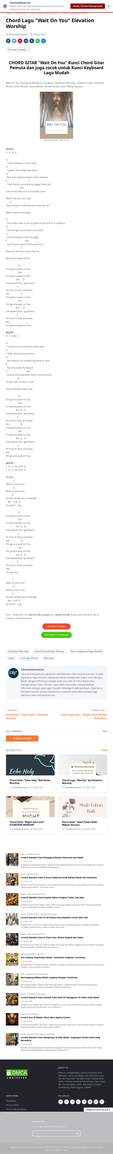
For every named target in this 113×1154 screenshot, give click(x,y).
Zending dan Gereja (48, 914)
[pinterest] (72, 1101)
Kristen (24, 1014)
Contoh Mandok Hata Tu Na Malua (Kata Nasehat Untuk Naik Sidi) (54, 917)
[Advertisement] (56, 1132)
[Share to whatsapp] (37, 41)
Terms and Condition (16, 1109)
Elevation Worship (18, 651)
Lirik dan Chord (29, 658)
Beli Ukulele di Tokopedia (56, 635)
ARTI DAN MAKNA (28, 954)
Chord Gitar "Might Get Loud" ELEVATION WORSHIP (27, 823)
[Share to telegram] (43, 41)
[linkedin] (66, 1101)
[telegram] (60, 1101)
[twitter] (90, 1101)
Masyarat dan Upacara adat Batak (41, 1034)
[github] (101, 1101)
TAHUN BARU (33, 1014)
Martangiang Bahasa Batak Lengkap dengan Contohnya (49, 977)
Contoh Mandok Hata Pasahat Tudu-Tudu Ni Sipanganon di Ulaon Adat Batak (60, 997)
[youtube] (78, 1101)
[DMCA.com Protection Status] (17, 1074)
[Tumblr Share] (31, 41)
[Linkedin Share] (26, 41)
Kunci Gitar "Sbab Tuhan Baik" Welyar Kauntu (80, 823)
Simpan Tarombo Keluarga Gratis (88, 6)
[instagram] (96, 1101)
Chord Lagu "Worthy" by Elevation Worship (82, 782)
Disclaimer (11, 1100)
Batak (23, 894)
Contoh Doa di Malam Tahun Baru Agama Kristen (45, 1017)
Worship (49, 658)
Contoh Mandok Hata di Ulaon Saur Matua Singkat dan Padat (52, 937)
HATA (23, 854)
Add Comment (23, 738)
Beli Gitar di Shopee (56, 626)
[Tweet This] (14, 41)
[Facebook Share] (8, 41)
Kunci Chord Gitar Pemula (49, 651)
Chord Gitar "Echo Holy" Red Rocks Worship (30, 782)
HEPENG (40, 954)
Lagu (11, 658)
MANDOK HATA (32, 854)
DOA (23, 974)
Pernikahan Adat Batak (36, 994)
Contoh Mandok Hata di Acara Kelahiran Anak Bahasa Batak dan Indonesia (59, 877)
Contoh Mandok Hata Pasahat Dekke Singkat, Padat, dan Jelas (52, 897)
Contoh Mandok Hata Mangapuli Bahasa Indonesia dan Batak (52, 857)
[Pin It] (20, 41)
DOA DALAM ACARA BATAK (37, 974)
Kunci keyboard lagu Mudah (86, 651)
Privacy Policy (12, 1105)
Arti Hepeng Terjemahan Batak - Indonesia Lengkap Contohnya (53, 957)
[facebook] (84, 1101)
